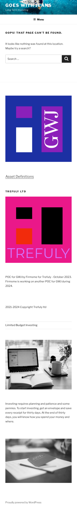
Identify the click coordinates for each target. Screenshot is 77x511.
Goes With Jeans (28, 5)
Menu (40, 19)
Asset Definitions (19, 176)
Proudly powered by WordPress (23, 502)
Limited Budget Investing (21, 325)
